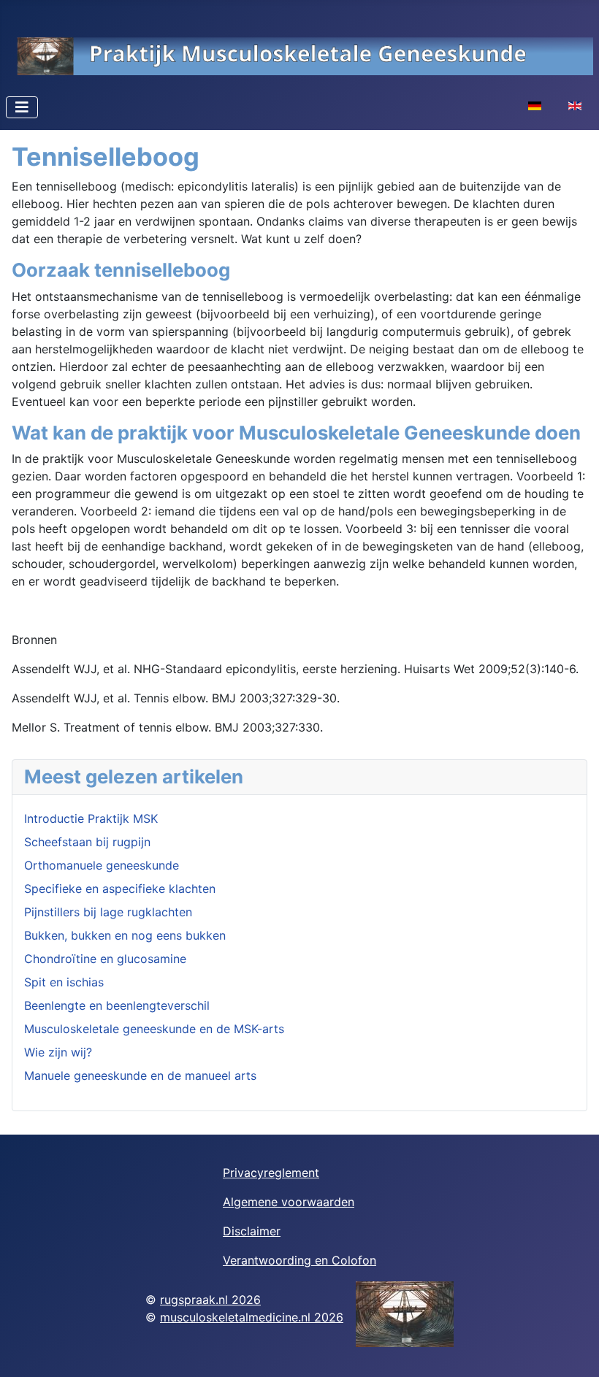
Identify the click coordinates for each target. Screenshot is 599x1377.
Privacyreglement (271, 1172)
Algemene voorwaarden (288, 1201)
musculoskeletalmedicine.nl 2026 (251, 1317)
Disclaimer (252, 1231)
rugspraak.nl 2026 (210, 1299)
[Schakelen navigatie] (22, 107)
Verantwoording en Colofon (299, 1260)
